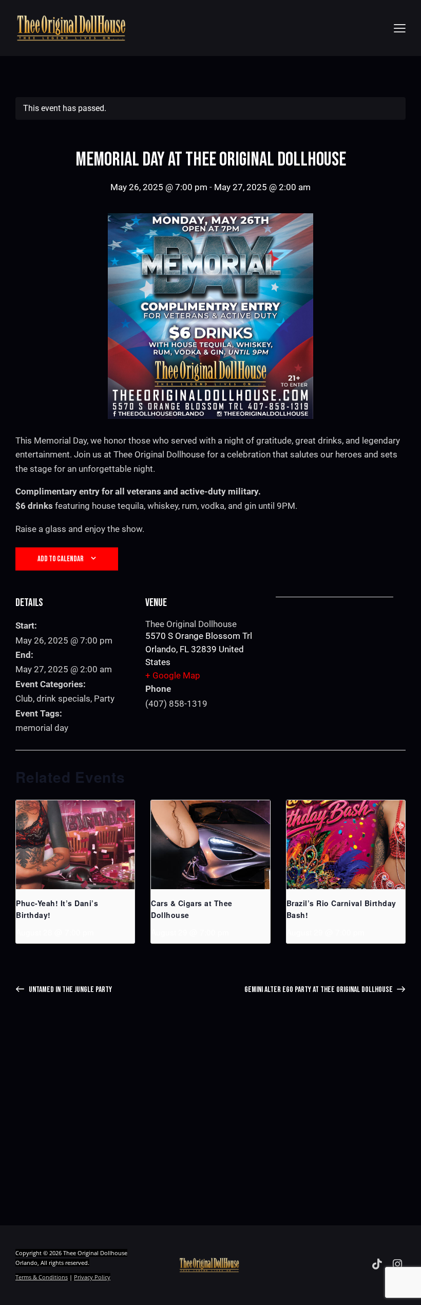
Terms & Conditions (41, 1277)
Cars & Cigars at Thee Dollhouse (192, 909)
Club (24, 698)
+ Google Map (172, 675)
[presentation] (75, 844)
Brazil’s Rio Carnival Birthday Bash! (341, 909)
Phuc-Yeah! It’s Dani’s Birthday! (57, 909)
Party (104, 698)
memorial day (41, 728)
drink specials (63, 698)
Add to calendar (60, 559)
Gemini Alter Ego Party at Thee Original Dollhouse (319, 990)
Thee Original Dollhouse (191, 624)
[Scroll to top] (402, 1286)
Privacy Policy (92, 1277)
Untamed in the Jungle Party (69, 990)
